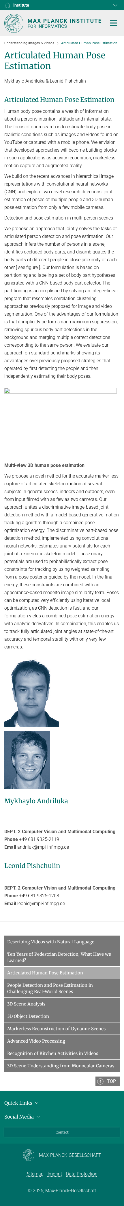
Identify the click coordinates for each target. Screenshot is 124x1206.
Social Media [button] (19, 1117)
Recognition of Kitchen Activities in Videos (52, 1053)
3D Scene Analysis (26, 1004)
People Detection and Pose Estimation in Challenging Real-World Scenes (50, 988)
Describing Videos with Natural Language (50, 941)
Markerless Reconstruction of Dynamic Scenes (56, 1028)
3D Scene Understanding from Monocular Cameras (60, 1065)
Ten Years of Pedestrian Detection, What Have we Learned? (59, 957)
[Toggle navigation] (114, 23)
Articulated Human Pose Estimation (45, 973)
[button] (114, 5)
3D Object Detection (28, 1016)
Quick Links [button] (18, 1103)
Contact (62, 1132)
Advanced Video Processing (36, 1041)
